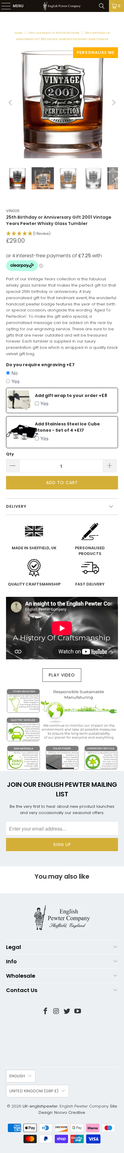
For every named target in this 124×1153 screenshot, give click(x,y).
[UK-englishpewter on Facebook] (45, 1011)
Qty (10, 454)
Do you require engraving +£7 (40, 365)
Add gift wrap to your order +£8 (71, 395)
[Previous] (10, 102)
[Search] (101, 6)
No (14, 372)
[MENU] (3, 6)
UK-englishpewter (40, 1106)
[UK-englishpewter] (62, 6)
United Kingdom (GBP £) (33, 1091)
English (17, 1076)
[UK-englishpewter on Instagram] (56, 1011)
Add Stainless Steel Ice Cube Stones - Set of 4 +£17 (67, 427)
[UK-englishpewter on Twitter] (67, 1011)
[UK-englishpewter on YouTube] (77, 1011)
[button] (62, 234)
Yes (15, 381)
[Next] (113, 102)
